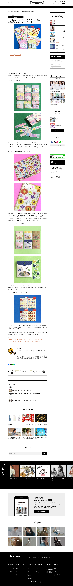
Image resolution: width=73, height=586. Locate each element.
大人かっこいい (54, 67)
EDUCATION (36, 7)
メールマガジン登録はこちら (57, 145)
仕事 (23, 568)
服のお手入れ (61, 61)
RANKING (59, 7)
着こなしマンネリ (54, 60)
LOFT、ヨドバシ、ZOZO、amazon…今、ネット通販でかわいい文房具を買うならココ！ (26, 341)
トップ (9, 11)
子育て (28, 572)
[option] (17, 474)
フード (28, 568)
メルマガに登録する (41, 511)
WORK (24, 7)
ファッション (12, 11)
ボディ (16, 571)
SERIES (53, 7)
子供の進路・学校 (36, 572)
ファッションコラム (11, 568)
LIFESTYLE (29, 7)
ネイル (16, 575)
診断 (57, 61)
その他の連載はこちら (57, 130)
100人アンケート (30, 578)
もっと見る (57, 51)
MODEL (42, 7)
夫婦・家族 (29, 575)
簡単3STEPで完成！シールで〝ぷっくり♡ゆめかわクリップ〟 (21, 343)
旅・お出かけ (29, 574)
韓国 (52, 64)
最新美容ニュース (18, 572)
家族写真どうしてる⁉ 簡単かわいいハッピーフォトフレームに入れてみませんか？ (26, 339)
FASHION (14, 7)
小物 (20, 11)
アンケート (57, 162)
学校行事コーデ (36, 568)
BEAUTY (19, 7)
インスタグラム (42, 351)
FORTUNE (48, 7)
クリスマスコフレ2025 (19, 574)
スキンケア (17, 568)
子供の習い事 (36, 571)
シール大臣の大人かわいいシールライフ (16, 17)
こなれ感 (59, 60)
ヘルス (28, 571)
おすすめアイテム (17, 11)
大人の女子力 (53, 61)
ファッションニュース (11, 571)
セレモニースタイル (57, 64)
